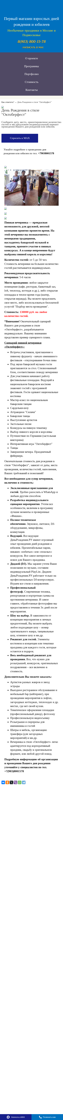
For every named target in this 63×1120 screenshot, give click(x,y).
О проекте (31, 58)
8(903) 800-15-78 (32, 41)
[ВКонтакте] (3, 782)
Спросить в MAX (20, 138)
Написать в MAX (33, 47)
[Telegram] (23, 782)
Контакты (31, 89)
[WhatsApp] (19, 782)
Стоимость (31, 81)
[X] (11, 782)
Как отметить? (7, 102)
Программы (31, 66)
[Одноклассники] (7, 782)
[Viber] (15, 782)
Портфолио (31, 74)
